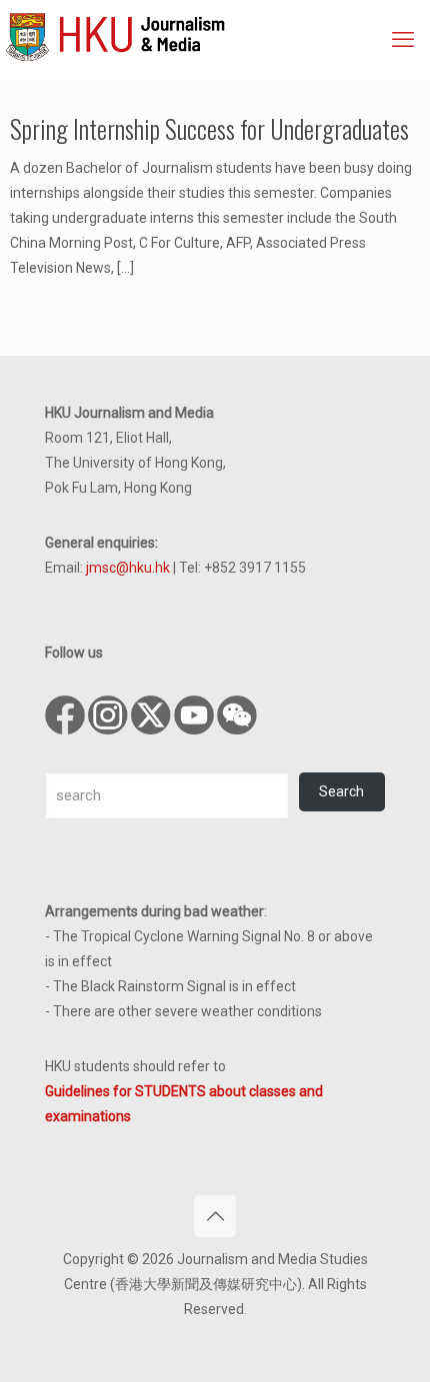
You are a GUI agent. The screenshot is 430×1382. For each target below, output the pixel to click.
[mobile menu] (403, 40)
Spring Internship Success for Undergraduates (209, 128)
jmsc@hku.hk (128, 568)
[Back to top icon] (215, 1216)
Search (341, 791)
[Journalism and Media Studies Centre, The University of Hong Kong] (217, 35)
